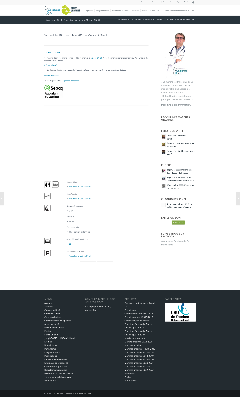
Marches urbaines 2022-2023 (139, 369)
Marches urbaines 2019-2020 (139, 359)
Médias (186, 2)
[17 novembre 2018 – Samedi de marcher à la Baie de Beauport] (238, 198)
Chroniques (130, 310)
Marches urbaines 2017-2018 (139, 352)
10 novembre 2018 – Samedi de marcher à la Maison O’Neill (72, 20)
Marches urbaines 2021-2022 (139, 366)
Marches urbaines (133, 345)
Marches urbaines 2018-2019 (139, 355)
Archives (48, 306)
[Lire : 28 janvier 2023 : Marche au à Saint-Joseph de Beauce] (163, 171)
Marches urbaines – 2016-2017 (139, 348)
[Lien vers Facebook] (193, 2)
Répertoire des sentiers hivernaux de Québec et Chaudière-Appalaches (56, 363)
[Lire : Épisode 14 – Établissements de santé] (163, 152)
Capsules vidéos (52, 313)
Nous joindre (145, 2)
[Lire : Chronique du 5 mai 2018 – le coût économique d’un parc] (163, 205)
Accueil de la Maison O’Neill (80, 187)
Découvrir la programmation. (176, 104)
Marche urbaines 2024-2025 (138, 341)
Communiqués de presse (136, 320)
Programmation (52, 352)
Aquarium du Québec (71, 80)
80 (70, 244)
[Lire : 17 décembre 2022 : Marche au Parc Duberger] (163, 186)
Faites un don (51, 334)
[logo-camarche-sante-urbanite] (62, 10)
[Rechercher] (193, 10)
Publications (50, 355)
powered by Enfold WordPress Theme (78, 393)
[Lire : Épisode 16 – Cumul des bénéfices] (163, 137)
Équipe (179, 2)
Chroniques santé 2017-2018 (138, 313)
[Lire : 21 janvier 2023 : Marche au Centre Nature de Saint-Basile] (163, 178)
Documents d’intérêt (54, 327)
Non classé (129, 373)
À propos (48, 303)
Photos (127, 376)
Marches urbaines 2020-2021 (139, 362)
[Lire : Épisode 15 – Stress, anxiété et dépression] (163, 144)
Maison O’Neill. (96, 58)
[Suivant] (190, 312)
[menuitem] (145, 2)
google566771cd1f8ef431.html (59, 338)
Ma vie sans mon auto (135, 338)
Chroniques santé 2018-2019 (138, 317)
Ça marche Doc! (52, 310)
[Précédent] (170, 312)
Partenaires (156, 2)
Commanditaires (168, 2)
